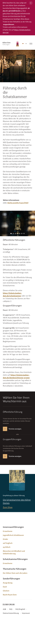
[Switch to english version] (26, 43)
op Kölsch (6, 547)
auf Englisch (7, 543)
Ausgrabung (7, 583)
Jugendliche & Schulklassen (13, 535)
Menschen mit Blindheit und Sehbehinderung (14, 552)
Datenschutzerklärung (11, 613)
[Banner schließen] (30, 3)
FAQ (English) (20, 609)
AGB (4, 609)
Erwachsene (7, 531)
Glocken (6, 591)
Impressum (26, 613)
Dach (5, 587)
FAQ (10, 609)
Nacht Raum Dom (10, 595)
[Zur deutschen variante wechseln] (22, 43)
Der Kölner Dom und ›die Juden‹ (15, 573)
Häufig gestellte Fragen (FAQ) (17, 203)
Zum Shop (7, 507)
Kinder (5, 539)
